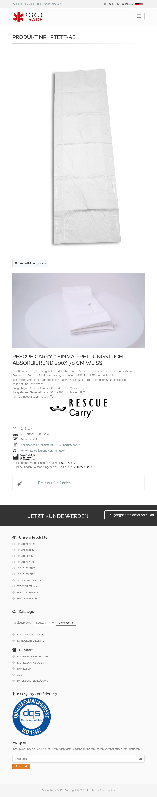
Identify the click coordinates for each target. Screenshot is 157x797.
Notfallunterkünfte (30, 640)
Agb (19, 674)
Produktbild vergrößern (32, 263)
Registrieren (127, 4)
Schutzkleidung (27, 592)
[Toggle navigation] (139, 16)
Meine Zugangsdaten (30, 662)
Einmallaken (25, 556)
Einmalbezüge (25, 562)
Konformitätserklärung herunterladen (42, 450)
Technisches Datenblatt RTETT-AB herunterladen (50, 445)
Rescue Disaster (27, 598)
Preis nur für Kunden (54, 483)
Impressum (24, 668)
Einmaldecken (26, 544)
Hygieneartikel (26, 568)
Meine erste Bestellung (32, 656)
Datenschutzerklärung (32, 680)
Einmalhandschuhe (29, 580)
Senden (19, 766)
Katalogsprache (21, 622)
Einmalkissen (25, 550)
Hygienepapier (26, 574)
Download (64, 622)
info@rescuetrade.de (50, 4)
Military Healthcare (30, 634)
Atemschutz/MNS (28, 586)
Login (111, 4)
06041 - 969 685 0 (25, 4)
